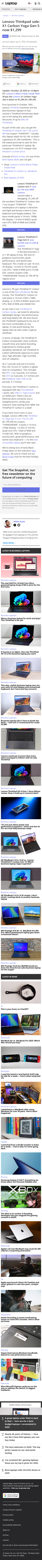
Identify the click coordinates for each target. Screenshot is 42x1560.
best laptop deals (10, 159)
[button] (2, 3)
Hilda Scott (16, 36)
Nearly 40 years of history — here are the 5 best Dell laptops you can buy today (22, 1437)
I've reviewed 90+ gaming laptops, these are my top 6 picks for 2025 (22, 1461)
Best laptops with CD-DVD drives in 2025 (22, 1471)
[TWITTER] (15, 525)
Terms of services (30, 496)
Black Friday (19, 156)
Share (8, 84)
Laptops (6, 15)
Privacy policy (8, 1515)
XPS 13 (9, 372)
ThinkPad (14, 107)
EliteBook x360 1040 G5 (17, 378)
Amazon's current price (13, 151)
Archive (6, 1535)
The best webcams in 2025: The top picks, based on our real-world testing (22, 1450)
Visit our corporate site (20, 1488)
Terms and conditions (11, 1505)
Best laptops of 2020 (14, 177)
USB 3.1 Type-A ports (25, 392)
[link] (9, 190)
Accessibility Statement (12, 1525)
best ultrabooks (22, 292)
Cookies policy (8, 1520)
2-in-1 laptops (20, 9)
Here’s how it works (27, 48)
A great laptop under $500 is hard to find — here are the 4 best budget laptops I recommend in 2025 (21, 1422)
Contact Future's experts (12, 1510)
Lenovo (16, 96)
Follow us (23, 84)
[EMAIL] (19, 525)
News (5, 36)
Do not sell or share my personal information (20, 1545)
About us (6, 1530)
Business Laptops (18, 15)
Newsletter (35, 84)
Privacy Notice (33, 499)
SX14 (8, 375)
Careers (6, 1540)
